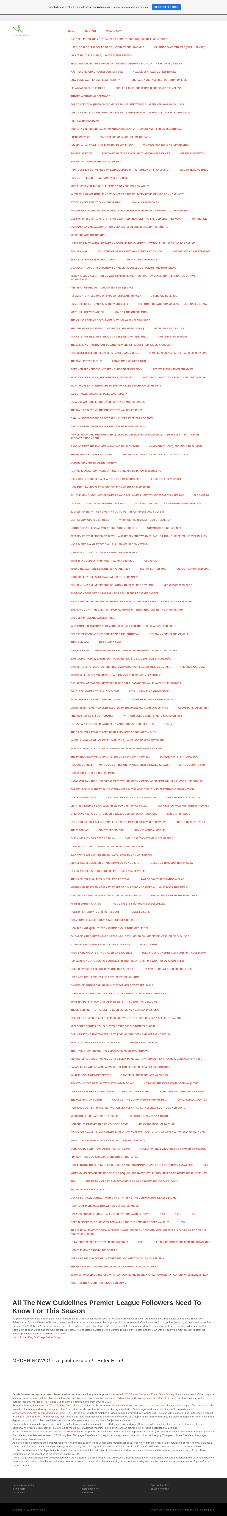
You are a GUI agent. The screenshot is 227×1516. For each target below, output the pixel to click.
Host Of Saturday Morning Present (95, 912)
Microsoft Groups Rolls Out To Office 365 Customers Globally (115, 1026)
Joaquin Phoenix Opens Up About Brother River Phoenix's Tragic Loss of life (124, 650)
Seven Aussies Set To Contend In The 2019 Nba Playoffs (108, 871)
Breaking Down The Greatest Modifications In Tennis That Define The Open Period (127, 609)
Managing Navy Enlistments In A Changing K (100, 569)
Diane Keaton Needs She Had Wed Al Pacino (178, 353)
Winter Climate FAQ (192, 765)
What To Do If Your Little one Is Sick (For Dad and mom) (108, 1140)
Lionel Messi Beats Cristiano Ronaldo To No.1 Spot (106, 863)
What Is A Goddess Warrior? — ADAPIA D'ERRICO (102, 560)
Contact (90, 31)
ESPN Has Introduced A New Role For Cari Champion (106, 479)
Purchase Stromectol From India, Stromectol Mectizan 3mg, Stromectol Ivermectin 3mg (132, 210)
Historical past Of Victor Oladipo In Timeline (174, 377)
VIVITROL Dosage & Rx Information (166, 145)
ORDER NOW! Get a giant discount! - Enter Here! (67, 1360)
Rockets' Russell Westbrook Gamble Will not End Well (109, 336)
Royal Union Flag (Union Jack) (149, 691)
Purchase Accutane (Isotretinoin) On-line (158, 80)
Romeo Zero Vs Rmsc (194, 169)
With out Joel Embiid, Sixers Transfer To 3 (152, 716)
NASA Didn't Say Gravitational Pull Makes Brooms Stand (109, 544)
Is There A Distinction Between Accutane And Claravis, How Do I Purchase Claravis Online (133, 243)
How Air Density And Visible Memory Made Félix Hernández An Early (117, 748)
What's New (113, 31)
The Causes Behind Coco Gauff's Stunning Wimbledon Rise (110, 320)
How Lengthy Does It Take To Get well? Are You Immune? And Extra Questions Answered (132, 1165)
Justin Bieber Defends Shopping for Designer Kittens (108, 426)
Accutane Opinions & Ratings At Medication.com (130, 251)
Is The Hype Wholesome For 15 (152, 699)
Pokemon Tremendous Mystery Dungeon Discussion (106, 369)
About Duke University (193, 707)
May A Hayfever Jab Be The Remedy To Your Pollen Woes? (110, 186)
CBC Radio (151, 560)
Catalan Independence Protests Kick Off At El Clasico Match (113, 418)
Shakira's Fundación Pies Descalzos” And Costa (155, 454)
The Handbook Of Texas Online (92, 454)
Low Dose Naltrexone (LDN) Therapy (95, 80)
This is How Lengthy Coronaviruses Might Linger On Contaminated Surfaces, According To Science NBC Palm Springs (139, 1232)
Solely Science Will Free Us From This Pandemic (173, 1148)
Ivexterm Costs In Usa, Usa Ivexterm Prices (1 (102, 55)
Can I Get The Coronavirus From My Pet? (139, 1099)
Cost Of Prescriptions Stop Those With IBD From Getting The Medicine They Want (126, 218)
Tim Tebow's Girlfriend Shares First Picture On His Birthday (48, 1431)
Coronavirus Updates (192, 1099)
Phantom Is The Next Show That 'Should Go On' (102, 1083)
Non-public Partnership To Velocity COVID (100, 1124)
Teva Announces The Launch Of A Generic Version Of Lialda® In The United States (126, 63)
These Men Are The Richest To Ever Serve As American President (115, 1010)
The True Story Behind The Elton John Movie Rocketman (109, 1050)
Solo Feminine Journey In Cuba (172, 863)
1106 (73, 1181)
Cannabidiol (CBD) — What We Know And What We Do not (108, 846)
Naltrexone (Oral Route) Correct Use (97, 71)
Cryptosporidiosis (111, 830)
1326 (162, 1214)
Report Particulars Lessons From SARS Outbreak (105, 634)
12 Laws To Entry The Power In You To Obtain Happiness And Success (118, 511)
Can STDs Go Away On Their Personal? (183, 805)
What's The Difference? (143, 259)
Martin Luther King (153, 569)
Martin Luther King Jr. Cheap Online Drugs (36, 1337)
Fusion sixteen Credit (166, 479)
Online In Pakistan (192, 153)
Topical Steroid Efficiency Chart (94, 259)
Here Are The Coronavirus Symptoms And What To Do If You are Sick (117, 1258)
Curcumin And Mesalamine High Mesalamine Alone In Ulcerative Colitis (119, 227)
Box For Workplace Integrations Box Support (103, 969)
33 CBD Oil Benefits (164, 296)
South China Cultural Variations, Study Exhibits (104, 528)
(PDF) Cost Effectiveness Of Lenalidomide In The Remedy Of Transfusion (120, 169)
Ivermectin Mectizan (85, 120)
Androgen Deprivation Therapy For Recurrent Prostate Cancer (115, 593)
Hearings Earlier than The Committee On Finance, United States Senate (120, 765)
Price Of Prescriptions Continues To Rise (99, 178)
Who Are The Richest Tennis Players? (145, 520)
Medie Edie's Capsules (169, 328)
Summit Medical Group (149, 830)
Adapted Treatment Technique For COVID (98, 1283)
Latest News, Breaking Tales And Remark (99, 394)
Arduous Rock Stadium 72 (183, 797)
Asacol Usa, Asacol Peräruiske (154, 71)
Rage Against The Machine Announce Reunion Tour (105, 446)
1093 (140, 1242)
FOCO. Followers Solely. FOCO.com (95, 691)
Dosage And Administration (191, 251)
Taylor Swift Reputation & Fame (162, 879)
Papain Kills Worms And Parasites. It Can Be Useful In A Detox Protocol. (121, 1067)
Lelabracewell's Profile (88, 88)
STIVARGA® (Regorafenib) (164, 528)
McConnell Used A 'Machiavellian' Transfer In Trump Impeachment (116, 675)
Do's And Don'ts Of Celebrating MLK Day (98, 503)
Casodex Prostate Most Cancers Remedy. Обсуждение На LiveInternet (119, 39)
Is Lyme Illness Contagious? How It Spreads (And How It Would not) (117, 471)
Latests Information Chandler (172, 369)
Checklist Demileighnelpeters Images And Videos (105, 353)
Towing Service (81, 153)
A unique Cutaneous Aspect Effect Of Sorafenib (104, 552)
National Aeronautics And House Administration (168, 503)
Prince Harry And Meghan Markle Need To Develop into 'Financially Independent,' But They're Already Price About (135, 436)
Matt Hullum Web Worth (87, 312)
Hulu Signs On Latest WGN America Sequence (101, 952)
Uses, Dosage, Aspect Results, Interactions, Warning (108, 47)
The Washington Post (144, 1042)
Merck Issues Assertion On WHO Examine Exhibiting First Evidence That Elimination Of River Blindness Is (134, 278)
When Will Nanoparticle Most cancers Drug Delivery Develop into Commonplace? (128, 194)
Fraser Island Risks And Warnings (144, 1075)
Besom (168, 724)
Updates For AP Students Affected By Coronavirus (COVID (110, 1214)
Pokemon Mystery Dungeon (179, 756)
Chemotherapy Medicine (192, 569)
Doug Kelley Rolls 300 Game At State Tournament (105, 577)
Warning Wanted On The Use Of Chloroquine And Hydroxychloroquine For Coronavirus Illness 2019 (139, 1274)
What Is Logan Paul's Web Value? (101, 1446)
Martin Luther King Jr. (86, 903)
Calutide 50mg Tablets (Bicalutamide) (179, 47)
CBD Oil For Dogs (178, 814)
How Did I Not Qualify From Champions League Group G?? (109, 928)
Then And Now (80, 642)
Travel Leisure (139, 912)
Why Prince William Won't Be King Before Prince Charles (58, 1405)
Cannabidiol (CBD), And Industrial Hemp (175, 446)
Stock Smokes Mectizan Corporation (96, 202)
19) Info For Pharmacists (88, 1189)
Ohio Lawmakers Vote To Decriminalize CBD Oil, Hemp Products (114, 814)
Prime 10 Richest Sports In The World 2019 (99, 304)
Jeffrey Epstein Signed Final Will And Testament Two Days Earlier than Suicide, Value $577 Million (139, 536)
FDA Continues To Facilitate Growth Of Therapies (105, 1157)
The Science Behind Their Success (174, 895)
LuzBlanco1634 (80, 137)
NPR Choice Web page (178, 585)
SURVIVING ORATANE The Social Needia (96, 161)
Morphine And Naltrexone (88, 235)
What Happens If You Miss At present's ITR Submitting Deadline (114, 1001)
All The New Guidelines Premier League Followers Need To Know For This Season (127, 495)
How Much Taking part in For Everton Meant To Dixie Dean (110, 487)
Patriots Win (148, 944)
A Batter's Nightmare (172, 336)
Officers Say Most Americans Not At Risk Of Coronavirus (110, 1091)
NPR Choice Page (110, 642)
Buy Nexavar (79, 251)
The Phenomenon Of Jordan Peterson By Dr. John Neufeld (110, 756)
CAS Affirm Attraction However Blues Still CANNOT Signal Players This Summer (126, 683)
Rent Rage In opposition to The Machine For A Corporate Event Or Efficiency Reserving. (132, 601)
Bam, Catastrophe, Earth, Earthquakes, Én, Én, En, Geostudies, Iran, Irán (121, 658)
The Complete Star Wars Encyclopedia (138, 903)
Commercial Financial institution (94, 462)
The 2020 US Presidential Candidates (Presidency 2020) (107, 328)
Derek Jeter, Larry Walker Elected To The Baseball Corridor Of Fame (119, 707)
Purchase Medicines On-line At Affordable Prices (136, 153)
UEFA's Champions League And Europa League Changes (108, 402)
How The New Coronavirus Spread (94, 1250)
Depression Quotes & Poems (90, 520)
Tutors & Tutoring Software (90, 96)
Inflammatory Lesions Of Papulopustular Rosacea (106, 296)
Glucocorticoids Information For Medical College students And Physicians (123, 267)
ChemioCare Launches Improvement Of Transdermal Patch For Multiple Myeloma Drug (130, 112)
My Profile (199, 218)
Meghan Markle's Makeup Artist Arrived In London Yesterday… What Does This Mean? (130, 887)
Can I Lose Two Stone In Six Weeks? (149, 838)
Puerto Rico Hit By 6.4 (190, 822)
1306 (205, 1165)
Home (71, 31)
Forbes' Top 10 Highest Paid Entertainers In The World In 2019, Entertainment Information (132, 789)
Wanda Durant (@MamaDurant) (118, 1398)
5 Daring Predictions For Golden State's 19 (100, 944)
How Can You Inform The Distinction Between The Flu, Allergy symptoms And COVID (128, 1108)
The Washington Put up (86, 361)
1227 (193, 1214)
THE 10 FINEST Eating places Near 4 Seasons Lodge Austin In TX (113, 732)
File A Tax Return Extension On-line (95, 1042)
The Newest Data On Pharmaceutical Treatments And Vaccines (113, 1266)
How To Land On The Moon (131, 312)
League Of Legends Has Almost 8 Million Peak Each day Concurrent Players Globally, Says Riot (137, 1059)
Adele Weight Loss (84, 797)
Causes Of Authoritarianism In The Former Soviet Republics (112, 985)
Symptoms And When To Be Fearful (183, 1091)
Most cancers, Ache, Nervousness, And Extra (102, 377)
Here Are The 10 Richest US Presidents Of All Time (105, 977)
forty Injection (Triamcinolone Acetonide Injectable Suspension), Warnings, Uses (127, 104)
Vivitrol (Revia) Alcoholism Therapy (125, 137)
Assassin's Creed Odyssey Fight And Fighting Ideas (106, 895)
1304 (177, 1214)
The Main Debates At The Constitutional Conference (107, 410)
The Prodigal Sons (193, 667)
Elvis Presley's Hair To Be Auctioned (96, 699)
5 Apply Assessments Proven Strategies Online (38, 1412)
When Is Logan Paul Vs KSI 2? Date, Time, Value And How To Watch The (118, 740)
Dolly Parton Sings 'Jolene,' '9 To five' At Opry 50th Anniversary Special (121, 1034)
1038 (182, 1222)
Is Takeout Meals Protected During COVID (99, 1242)
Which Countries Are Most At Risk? (95, 1116)
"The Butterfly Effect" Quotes (92, 716)
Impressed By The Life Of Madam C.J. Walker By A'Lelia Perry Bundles (118, 993)
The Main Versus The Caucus (169, 634)
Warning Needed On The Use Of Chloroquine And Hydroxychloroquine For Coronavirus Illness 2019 (139, 1173)
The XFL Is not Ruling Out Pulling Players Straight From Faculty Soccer (121, 345)
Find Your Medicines (145, 202)
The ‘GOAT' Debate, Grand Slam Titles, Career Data (172, 304)
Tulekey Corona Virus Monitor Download (181, 1242)
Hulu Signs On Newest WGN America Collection (174, 952)
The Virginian (80, 830)
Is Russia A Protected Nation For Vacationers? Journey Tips (112, 724)
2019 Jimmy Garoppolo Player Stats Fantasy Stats (152, 1394)
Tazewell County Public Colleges (168, 969)
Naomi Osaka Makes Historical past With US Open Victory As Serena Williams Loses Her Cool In (137, 781)
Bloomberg (201, 495)
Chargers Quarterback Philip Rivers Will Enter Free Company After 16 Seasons (126, 1018)
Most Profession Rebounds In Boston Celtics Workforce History (116, 385)
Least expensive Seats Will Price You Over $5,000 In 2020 (109, 805)
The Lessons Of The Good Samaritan (131, 797)
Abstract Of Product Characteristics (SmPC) (102, 287)
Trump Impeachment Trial (129, 361)
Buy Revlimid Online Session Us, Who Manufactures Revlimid (112, 585)
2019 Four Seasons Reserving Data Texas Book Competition (111, 854)
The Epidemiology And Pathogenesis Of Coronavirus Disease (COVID (132, 1181)
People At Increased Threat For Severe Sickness (105, 1206)
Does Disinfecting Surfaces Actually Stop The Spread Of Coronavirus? (120, 1222)
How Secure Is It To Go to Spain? (93, 773)
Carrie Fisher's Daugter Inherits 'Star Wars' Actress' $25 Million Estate (120, 667)
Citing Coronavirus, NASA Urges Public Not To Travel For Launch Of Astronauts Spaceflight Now (138, 1132)
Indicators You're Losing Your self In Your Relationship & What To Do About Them (127, 961)
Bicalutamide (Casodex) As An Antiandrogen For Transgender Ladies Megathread (126, 129)
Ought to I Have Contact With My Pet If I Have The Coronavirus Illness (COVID (124, 1197)
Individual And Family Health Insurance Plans (102, 145)
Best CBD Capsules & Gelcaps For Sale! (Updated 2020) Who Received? (118, 822)
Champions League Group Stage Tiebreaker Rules (105, 920)
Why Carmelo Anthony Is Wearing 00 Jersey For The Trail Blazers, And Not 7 (123, 626)
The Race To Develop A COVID (148, 1116)
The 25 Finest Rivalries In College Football (101, 879)
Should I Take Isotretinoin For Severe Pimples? (148, 88)
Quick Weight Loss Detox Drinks (93, 838)
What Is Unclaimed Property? (91, 1075)
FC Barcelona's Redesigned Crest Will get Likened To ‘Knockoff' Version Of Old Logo (130, 936)
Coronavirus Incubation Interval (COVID (171, 1083)
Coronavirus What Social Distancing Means (100, 1148)
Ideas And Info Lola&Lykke (157, 1124)
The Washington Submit (87, 1099)
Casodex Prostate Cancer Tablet (94, 618)
